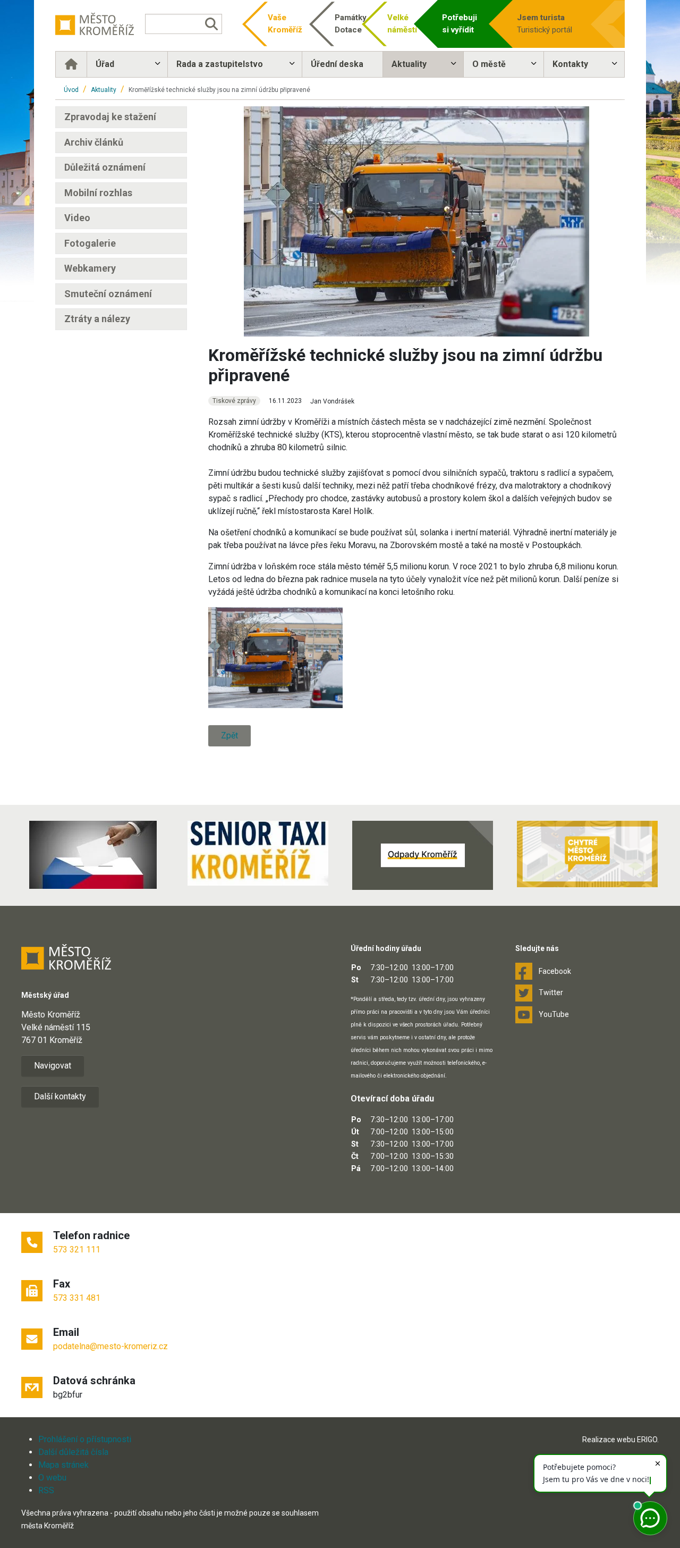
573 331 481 (76, 1298)
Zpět (229, 735)
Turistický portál (544, 24)
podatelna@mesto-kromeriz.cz (110, 1346)
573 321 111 (76, 1249)
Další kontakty (60, 1096)
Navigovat (52, 1066)
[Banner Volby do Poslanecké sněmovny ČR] (93, 855)
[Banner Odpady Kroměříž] (422, 855)
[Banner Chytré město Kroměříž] (587, 854)
